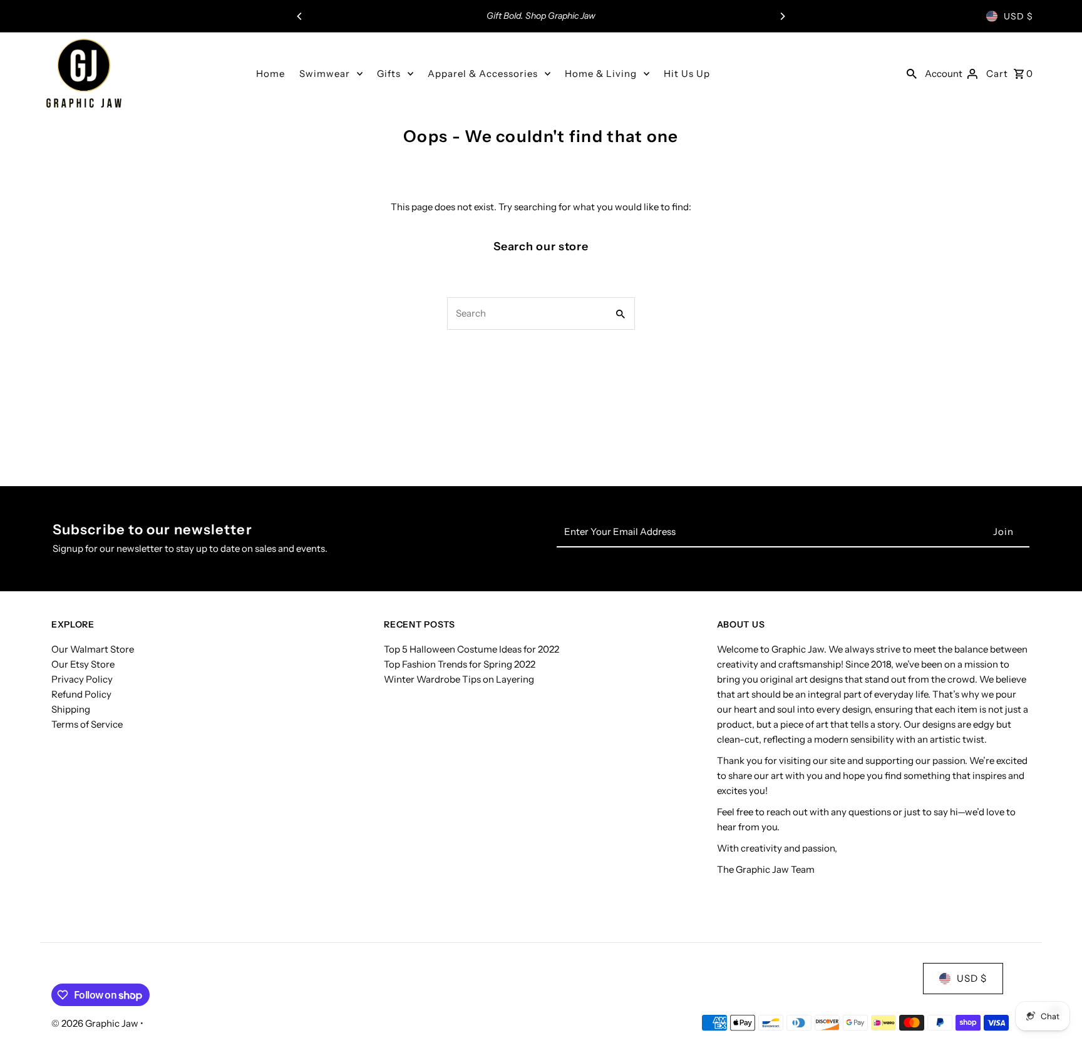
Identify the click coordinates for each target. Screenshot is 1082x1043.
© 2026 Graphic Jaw (95, 1023)
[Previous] (300, 16)
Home (270, 73)
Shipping (70, 709)
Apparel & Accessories (483, 73)
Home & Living (601, 73)
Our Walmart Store (92, 649)
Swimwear (324, 73)
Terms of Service (87, 724)
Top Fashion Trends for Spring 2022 (459, 664)
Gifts (389, 73)
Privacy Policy (82, 679)
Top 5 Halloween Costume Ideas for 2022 (471, 649)
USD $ (1018, 16)
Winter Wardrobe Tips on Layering (459, 679)
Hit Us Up (687, 73)
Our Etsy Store (83, 664)
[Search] (912, 73)
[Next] (782, 16)
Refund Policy (81, 694)
